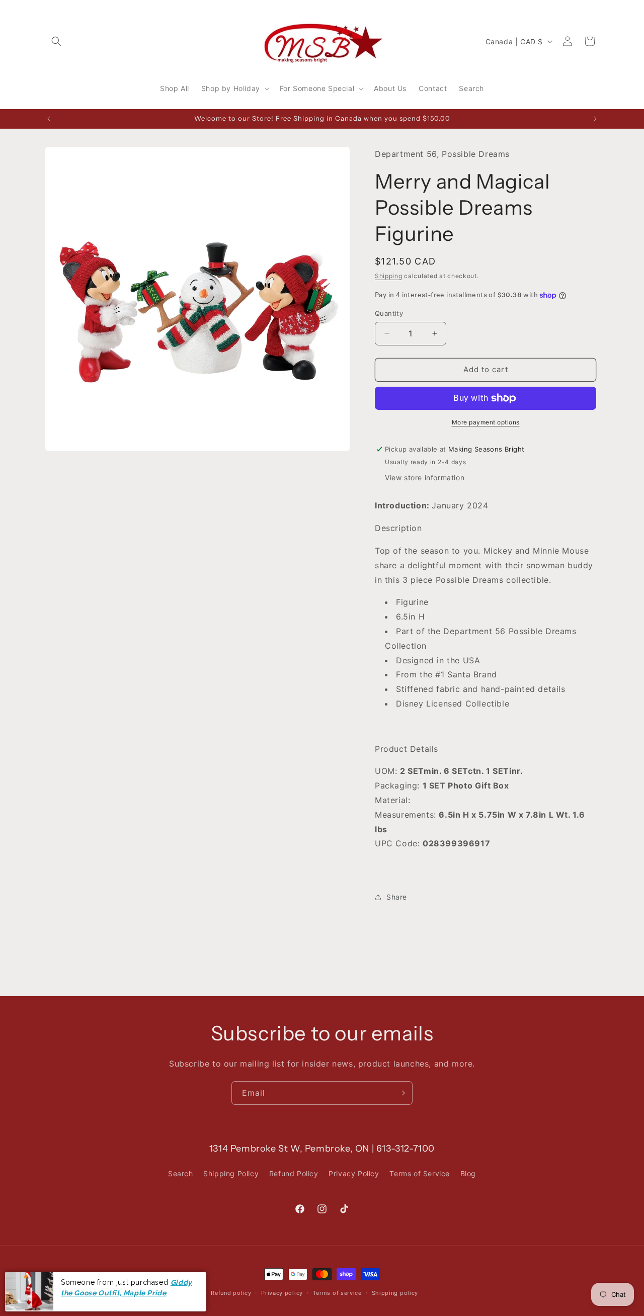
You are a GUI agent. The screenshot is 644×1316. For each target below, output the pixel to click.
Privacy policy (282, 1292)
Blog (468, 1173)
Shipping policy (395, 1292)
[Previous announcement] (49, 118)
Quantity (389, 313)
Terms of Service (419, 1173)
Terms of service (337, 1292)
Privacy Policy (354, 1173)
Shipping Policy (231, 1173)
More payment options (486, 422)
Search (180, 1173)
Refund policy (231, 1292)
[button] (56, 41)
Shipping (389, 276)
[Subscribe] (401, 1093)
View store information (424, 477)
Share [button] (396, 897)
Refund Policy (293, 1173)
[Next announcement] (595, 118)
